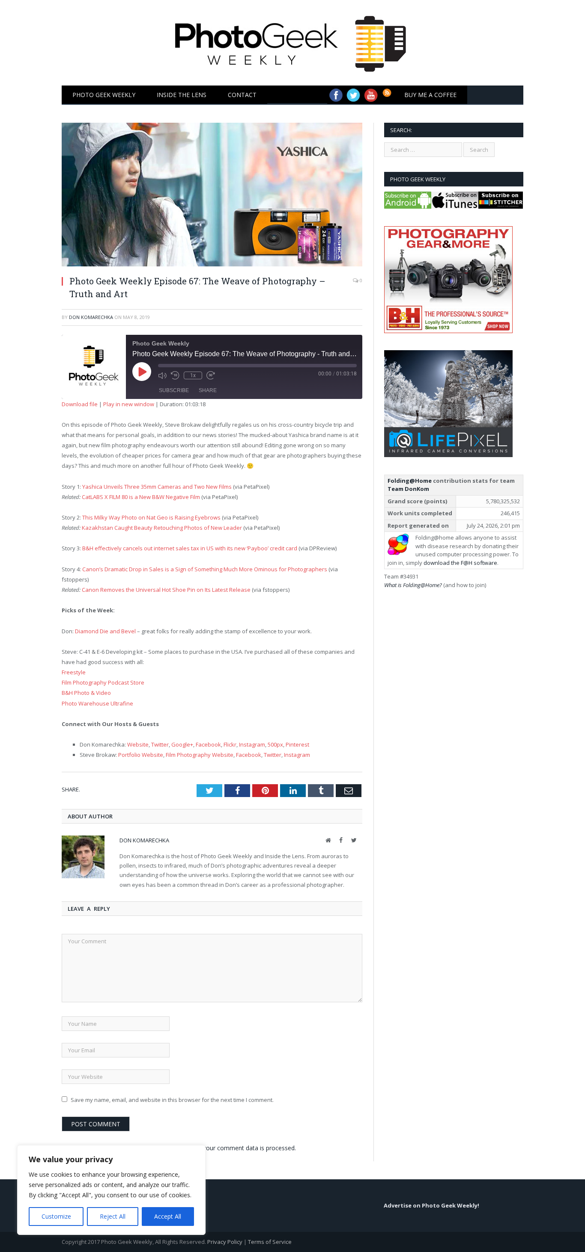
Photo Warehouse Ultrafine (97, 703)
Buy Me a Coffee (430, 95)
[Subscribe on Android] (407, 206)
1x (193, 375)
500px (275, 744)
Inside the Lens (181, 95)
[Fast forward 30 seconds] (210, 375)
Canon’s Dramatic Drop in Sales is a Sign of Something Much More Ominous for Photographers (204, 569)
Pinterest (297, 744)
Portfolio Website (140, 755)
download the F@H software (460, 563)
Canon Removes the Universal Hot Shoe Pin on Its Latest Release (166, 590)
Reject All (112, 1216)
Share (208, 390)
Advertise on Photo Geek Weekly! (431, 1205)
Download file (80, 404)
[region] (111, 1190)
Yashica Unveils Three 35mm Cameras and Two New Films (157, 486)
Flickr (230, 744)
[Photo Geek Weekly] (292, 41)
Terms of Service (270, 1242)
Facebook (208, 744)
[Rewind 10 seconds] (175, 375)
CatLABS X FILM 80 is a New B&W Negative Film (141, 497)
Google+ (182, 744)
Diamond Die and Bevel (105, 631)
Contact (242, 95)
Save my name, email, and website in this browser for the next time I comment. (172, 1100)
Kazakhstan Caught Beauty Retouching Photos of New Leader (162, 528)
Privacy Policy (224, 1242)
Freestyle (74, 672)
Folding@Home (410, 480)
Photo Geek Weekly (103, 95)
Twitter (160, 744)
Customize (56, 1216)
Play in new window (128, 404)
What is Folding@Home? (413, 585)
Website (138, 744)
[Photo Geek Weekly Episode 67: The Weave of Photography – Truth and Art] (212, 196)
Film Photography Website (199, 755)
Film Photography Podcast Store (103, 682)
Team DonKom (408, 489)
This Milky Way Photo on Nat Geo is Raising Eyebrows (151, 517)
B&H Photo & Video (86, 693)
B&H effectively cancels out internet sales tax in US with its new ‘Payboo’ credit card (189, 548)
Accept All (167, 1216)
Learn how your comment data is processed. (234, 1148)
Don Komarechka (91, 317)
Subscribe (174, 390)
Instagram (252, 744)
